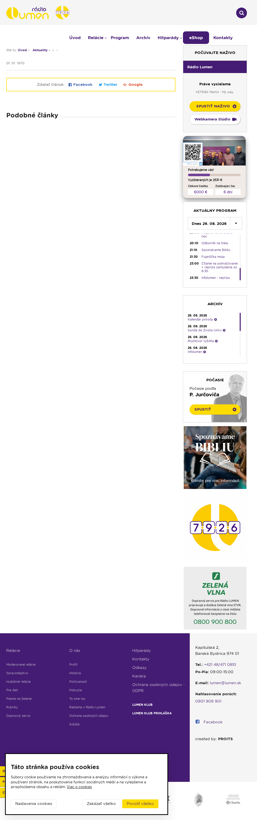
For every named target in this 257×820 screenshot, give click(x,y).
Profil (73, 664)
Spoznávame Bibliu (216, 250)
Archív (143, 37)
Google (135, 84)
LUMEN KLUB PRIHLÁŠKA (152, 713)
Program (120, 37)
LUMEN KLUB (142, 705)
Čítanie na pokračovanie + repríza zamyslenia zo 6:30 (220, 267)
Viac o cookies (79, 787)
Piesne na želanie (19, 699)
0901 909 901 (208, 701)
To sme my (77, 699)
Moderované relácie (21, 664)
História (75, 673)
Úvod (75, 37)
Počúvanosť (78, 681)
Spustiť (203, 409)
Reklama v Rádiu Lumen (87, 707)
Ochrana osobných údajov (88, 716)
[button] (215, 66)
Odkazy (139, 667)
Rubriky (12, 707)
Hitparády (141, 650)
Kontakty (140, 659)
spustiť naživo (213, 106)
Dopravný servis (18, 716)
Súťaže (74, 724)
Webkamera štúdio (212, 119)
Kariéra (139, 676)
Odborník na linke (215, 243)
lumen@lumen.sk (225, 683)
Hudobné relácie (18, 681)
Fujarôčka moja (213, 257)
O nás (74, 650)
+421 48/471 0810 (220, 664)
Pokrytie (75, 690)
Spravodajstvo (17, 673)
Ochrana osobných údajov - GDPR (158, 687)
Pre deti (12, 690)
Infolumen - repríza (216, 278)
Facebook (83, 84)
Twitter (110, 84)
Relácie (13, 650)
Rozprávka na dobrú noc (217, 234)
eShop (196, 37)
